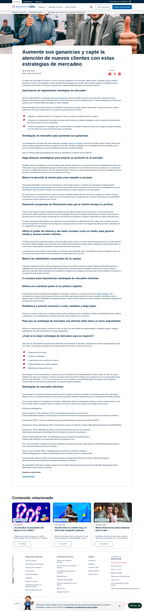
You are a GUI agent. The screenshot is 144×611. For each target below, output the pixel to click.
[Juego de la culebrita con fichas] (31, 512)
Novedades (28, 578)
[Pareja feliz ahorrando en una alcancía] (113, 512)
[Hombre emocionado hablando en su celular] (72, 512)
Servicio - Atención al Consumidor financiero (66, 566)
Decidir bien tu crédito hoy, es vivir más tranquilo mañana (71, 528)
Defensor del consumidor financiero (64, 561)
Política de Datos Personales (33, 590)
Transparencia (113, 1)
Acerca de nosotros (30, 560)
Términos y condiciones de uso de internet (67, 584)
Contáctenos (92, 560)
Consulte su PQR (93, 567)
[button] (110, 74)
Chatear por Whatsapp (119, 562)
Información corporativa (34, 557)
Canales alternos (93, 574)
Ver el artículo (22, 544)
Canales (91, 557)
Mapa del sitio (61, 588)
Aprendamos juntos (28, 476)
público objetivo (103, 294)
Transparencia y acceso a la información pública (33, 585)
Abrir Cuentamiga (103, 7)
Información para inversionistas (34, 564)
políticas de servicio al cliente (35, 187)
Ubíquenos (91, 564)
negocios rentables (75, 143)
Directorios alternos (94, 571)
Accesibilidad (123, 1)
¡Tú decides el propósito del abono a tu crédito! (29, 528)
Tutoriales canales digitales (65, 579)
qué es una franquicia (59, 98)
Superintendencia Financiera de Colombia (66, 572)
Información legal (62, 576)
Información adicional (31, 574)
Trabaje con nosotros (31, 581)
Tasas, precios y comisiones (33, 567)
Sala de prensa (29, 571)
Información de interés (65, 557)
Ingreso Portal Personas (122, 7)
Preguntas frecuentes (63, 592)
